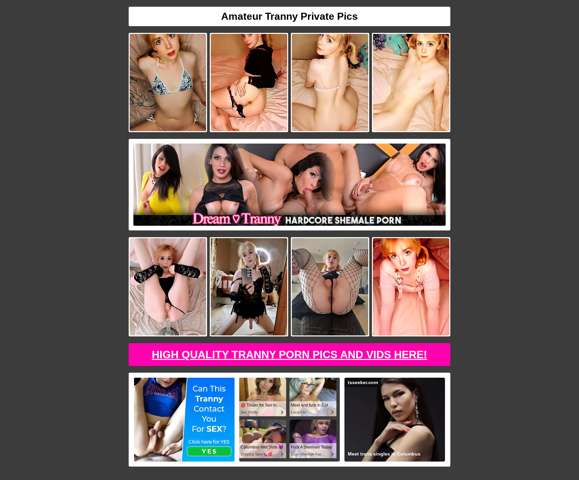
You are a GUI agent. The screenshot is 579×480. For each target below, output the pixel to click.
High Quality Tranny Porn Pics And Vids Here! (289, 355)
